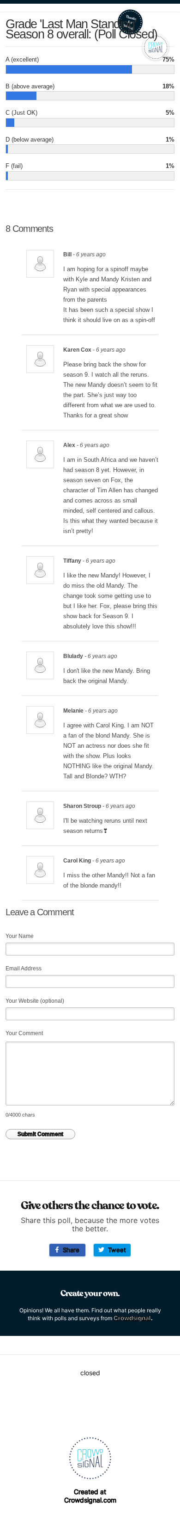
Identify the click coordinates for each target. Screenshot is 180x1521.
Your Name (20, 936)
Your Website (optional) (35, 1001)
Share (69, 1250)
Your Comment (24, 1033)
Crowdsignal (132, 1318)
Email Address (24, 968)
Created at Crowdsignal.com (90, 1496)
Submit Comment (40, 1134)
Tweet (115, 1250)
